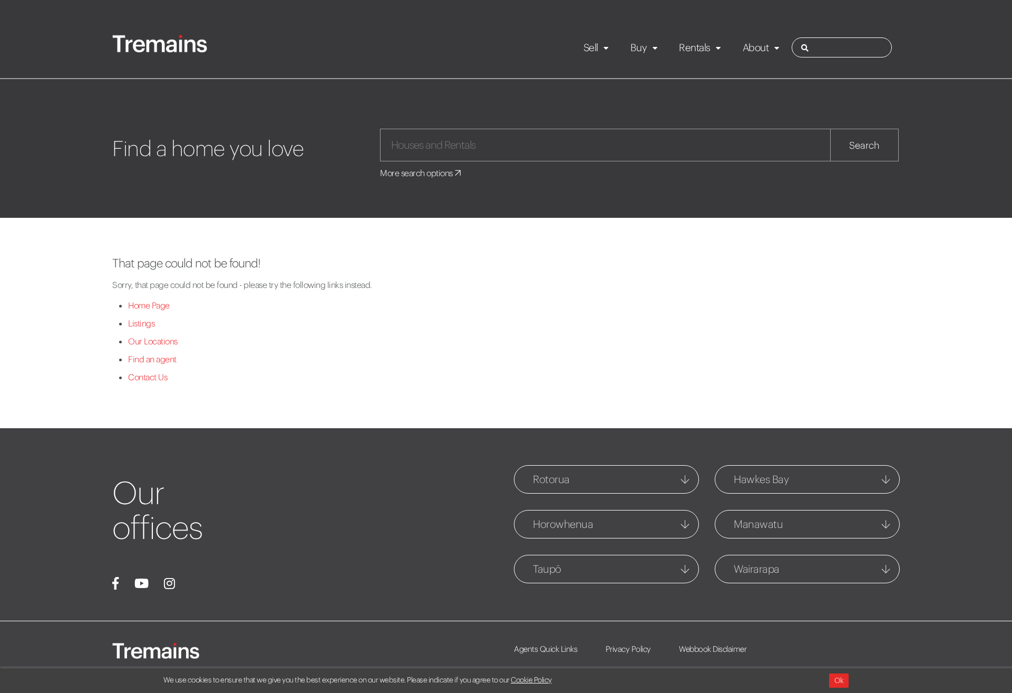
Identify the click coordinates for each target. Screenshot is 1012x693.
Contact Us (147, 377)
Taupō (547, 568)
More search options (417, 173)
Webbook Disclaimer (712, 649)
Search (864, 145)
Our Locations (153, 341)
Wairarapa (757, 568)
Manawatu (758, 524)
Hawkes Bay (761, 479)
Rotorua (551, 479)
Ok (838, 680)
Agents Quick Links (545, 649)
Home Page (149, 305)
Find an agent (152, 359)
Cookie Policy (531, 680)
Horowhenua (563, 524)
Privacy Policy (628, 649)
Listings (141, 323)
